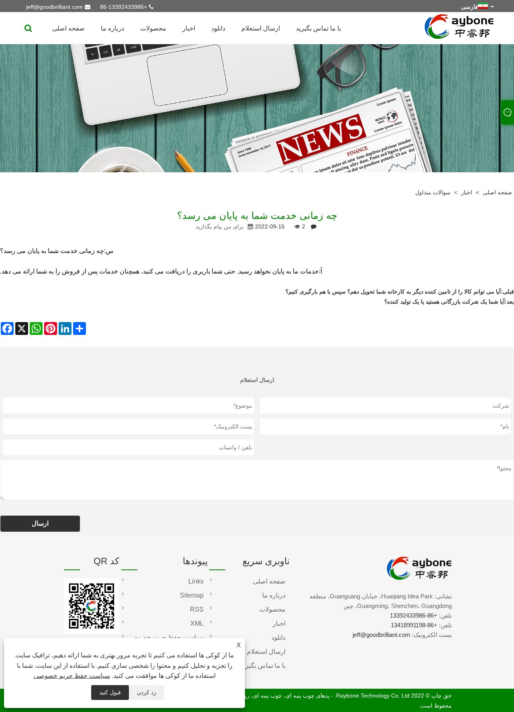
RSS (197, 609)
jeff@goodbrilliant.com (54, 7)
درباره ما (112, 28)
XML (197, 623)
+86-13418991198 (414, 625)
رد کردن (146, 692)
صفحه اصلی (68, 28)
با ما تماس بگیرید (318, 28)
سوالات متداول (433, 192)
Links (196, 581)
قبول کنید (110, 692)
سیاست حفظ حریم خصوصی (72, 675)
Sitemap (192, 595)
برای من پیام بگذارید (220, 226)
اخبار (188, 28)
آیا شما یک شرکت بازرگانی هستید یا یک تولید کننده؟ (444, 301)
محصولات (153, 28)
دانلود (218, 28)
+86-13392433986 (123, 7)
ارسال (40, 523)
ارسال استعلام (260, 28)
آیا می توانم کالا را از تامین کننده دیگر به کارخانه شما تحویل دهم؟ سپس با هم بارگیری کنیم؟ (393, 291)
